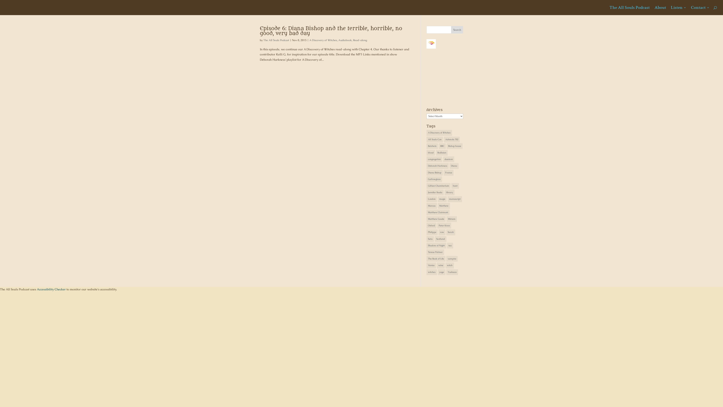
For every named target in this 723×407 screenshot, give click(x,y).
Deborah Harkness (437, 165)
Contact (698, 8)
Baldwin (432, 146)
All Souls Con (435, 139)
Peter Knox (444, 225)
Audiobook (345, 40)
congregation (434, 159)
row (442, 232)
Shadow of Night (436, 245)
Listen (677, 8)
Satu (430, 238)
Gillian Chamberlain (438, 185)
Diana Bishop (434, 172)
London (431, 198)
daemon (449, 159)
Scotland (440, 238)
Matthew (443, 205)
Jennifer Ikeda (435, 192)
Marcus (431, 205)
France (448, 172)
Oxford (431, 225)
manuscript (455, 198)
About (660, 8)
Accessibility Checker (51, 289)
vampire (452, 258)
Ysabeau (452, 272)
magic (442, 198)
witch (449, 265)
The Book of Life (436, 258)
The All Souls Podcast (629, 8)
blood (431, 152)
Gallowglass (434, 179)
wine (440, 265)
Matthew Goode (436, 218)
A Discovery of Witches (323, 40)
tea (450, 245)
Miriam (451, 218)
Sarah (451, 232)
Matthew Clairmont (438, 212)
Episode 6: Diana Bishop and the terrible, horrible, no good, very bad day (331, 30)
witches (431, 272)
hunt (455, 185)
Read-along (360, 40)
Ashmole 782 (451, 139)
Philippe (432, 232)
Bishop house (454, 146)
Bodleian (441, 152)
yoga (441, 272)
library (449, 192)
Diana (454, 165)
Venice (431, 265)
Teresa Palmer (435, 252)
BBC (442, 146)
